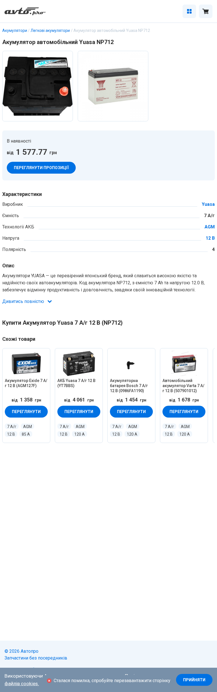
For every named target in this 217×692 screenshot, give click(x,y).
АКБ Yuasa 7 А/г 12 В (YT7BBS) (76, 383)
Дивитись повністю (23, 301)
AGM (210, 227)
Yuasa (208, 204)
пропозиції (41, 167)
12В (210, 238)
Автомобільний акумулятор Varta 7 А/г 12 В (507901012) (183, 385)
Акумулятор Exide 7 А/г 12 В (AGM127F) (26, 383)
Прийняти (194, 680)
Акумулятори (14, 30)
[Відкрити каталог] (189, 11)
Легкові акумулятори (50, 30)
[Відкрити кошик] (205, 11)
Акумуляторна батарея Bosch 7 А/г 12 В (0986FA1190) (129, 385)
